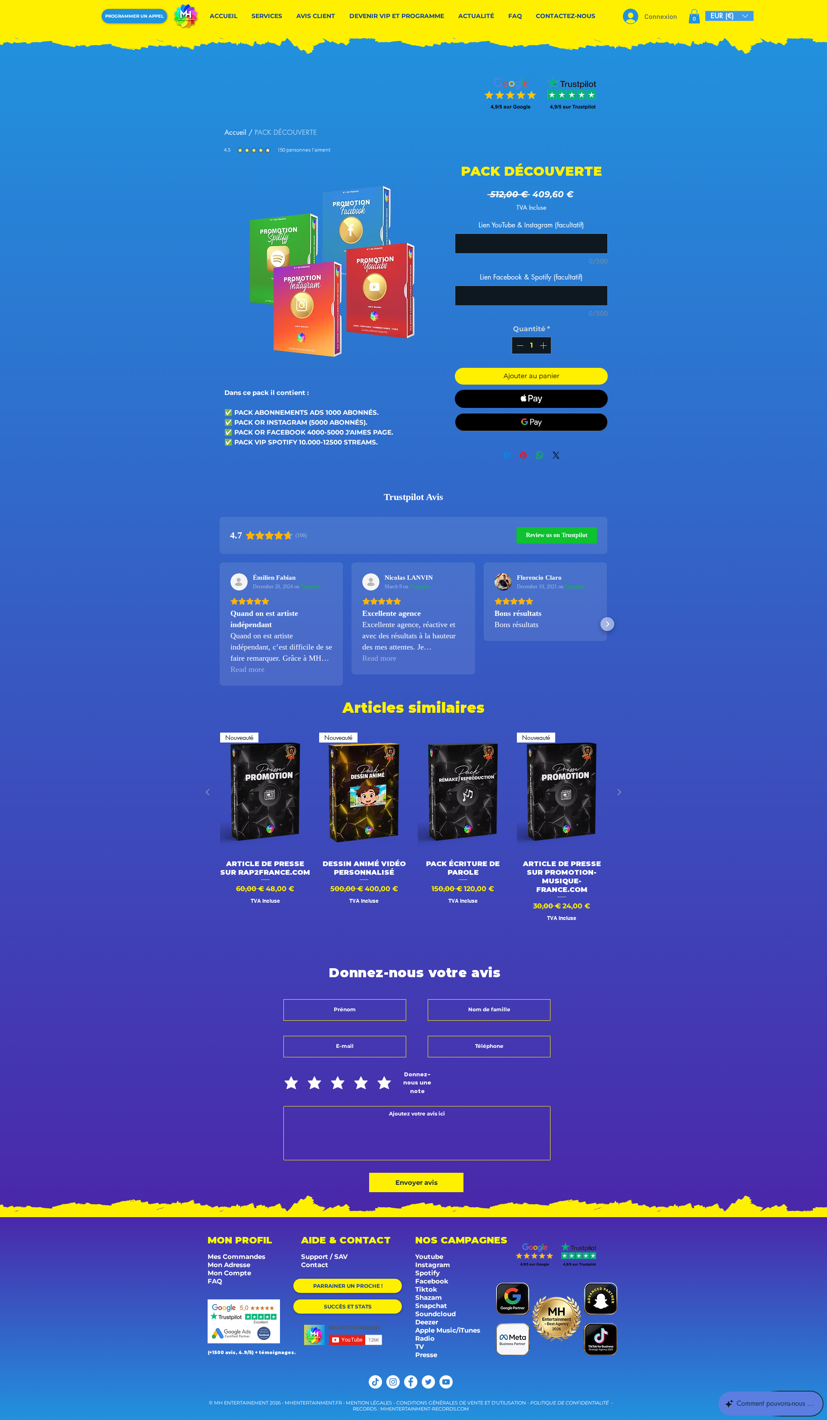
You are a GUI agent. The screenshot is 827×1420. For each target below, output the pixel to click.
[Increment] (544, 345)
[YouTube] (446, 1382)
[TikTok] (375, 1382)
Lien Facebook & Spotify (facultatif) (531, 277)
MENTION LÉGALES (369, 1403)
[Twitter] (428, 1382)
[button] (694, 16)
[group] (413, 835)
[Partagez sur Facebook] (507, 455)
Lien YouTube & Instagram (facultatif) (531, 225)
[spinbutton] (531, 345)
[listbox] (729, 16)
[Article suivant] (619, 792)
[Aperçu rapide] (463, 793)
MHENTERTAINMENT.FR (314, 1403)
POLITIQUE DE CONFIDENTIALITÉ (569, 1403)
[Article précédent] (207, 792)
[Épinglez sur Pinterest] (523, 455)
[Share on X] (556, 455)
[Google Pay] (531, 422)
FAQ (215, 1281)
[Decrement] (519, 345)
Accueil (235, 132)
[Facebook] (410, 1382)
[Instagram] (393, 1382)
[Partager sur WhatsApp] (540, 455)
